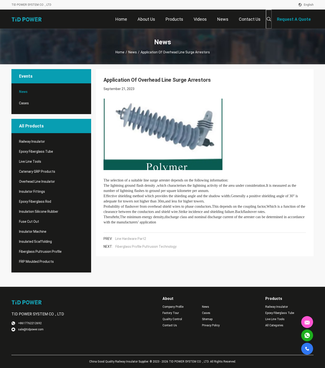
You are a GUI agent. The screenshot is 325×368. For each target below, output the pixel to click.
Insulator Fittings (32, 191)
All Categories (274, 325)
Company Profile (172, 306)
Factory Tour (170, 313)
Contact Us (169, 325)
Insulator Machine (32, 231)
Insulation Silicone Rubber (38, 211)
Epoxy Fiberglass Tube (36, 151)
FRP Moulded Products (36, 261)
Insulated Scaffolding (35, 241)
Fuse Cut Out (29, 221)
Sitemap (207, 319)
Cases (24, 103)
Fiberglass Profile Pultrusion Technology (146, 246)
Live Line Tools (30, 161)
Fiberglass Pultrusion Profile (40, 251)
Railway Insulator (32, 141)
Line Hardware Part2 (130, 239)
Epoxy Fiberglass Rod (35, 201)
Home (119, 52)
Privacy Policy (211, 325)
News (132, 52)
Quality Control (172, 319)
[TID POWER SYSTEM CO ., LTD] (26, 19)
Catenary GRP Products (37, 171)
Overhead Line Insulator (37, 181)
